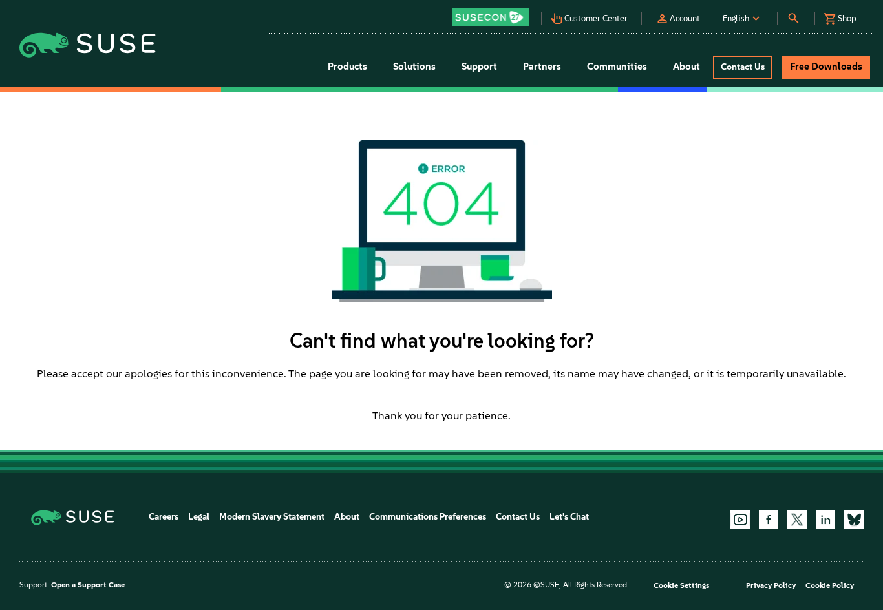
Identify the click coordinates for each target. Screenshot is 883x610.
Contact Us (518, 516)
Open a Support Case (88, 584)
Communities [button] (617, 66)
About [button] (686, 66)
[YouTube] (740, 519)
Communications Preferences (427, 516)
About (346, 516)
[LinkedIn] (825, 519)
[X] (797, 519)
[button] (494, 13)
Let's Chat (569, 516)
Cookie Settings (681, 585)
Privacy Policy (771, 585)
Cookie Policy (829, 585)
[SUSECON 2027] (490, 17)
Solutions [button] (414, 66)
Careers (163, 516)
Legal (198, 516)
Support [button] (479, 66)
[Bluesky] (854, 519)
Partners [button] (542, 66)
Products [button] (347, 66)
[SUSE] (77, 516)
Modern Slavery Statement (271, 516)
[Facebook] (768, 519)
